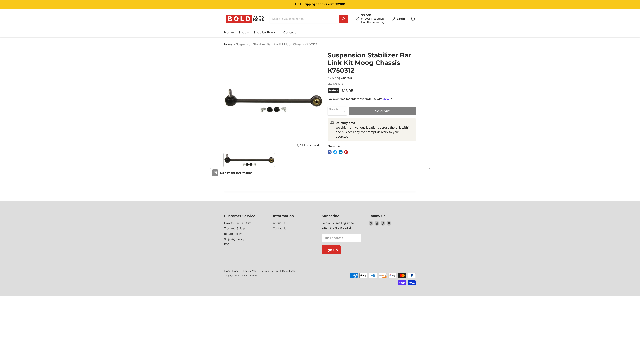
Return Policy (233, 234)
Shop (243, 32)
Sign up (331, 250)
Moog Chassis (342, 78)
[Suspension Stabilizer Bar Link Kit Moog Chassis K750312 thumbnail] (249, 160)
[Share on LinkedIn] (341, 152)
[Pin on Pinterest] (346, 152)
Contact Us (280, 228)
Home (229, 32)
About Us (279, 223)
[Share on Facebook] (330, 152)
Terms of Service (270, 271)
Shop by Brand (265, 32)
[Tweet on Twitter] (335, 152)
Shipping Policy (234, 239)
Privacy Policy (231, 271)
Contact (290, 32)
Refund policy (289, 271)
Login (401, 18)
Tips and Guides (235, 228)
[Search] (343, 19)
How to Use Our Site (238, 223)
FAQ (226, 244)
